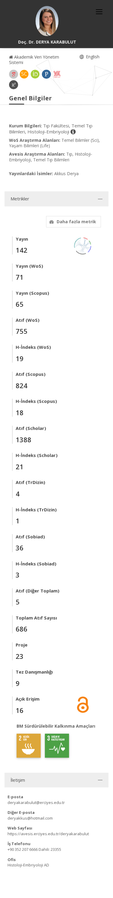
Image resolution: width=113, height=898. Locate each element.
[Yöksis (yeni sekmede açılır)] (56, 74)
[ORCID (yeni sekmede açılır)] (35, 74)
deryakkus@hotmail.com (30, 818)
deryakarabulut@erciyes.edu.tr (36, 802)
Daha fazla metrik (76, 221)
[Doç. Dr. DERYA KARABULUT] (47, 21)
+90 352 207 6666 (23, 849)
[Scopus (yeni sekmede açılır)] (24, 74)
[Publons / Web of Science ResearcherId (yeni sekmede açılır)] (46, 74)
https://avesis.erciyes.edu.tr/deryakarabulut (48, 833)
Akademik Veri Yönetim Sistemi (34, 59)
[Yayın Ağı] (82, 245)
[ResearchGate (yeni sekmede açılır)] (13, 84)
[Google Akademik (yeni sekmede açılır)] (13, 74)
